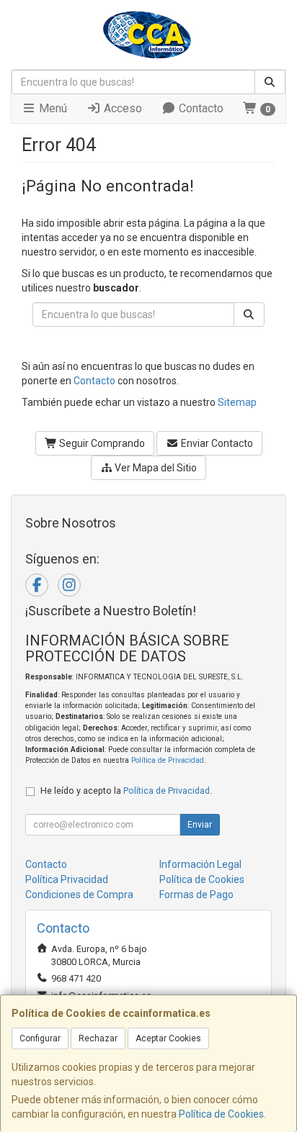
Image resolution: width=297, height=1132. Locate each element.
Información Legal (200, 864)
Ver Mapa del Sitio (154, 468)
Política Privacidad (66, 879)
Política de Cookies (221, 1114)
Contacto (199, 108)
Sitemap (237, 402)
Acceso (121, 108)
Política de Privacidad (167, 760)
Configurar (40, 1038)
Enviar (199, 825)
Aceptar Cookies (168, 1038)
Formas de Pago (196, 894)
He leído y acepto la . (126, 790)
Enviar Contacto (216, 443)
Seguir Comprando (101, 443)
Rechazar (98, 1038)
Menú (51, 108)
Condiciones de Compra (79, 894)
